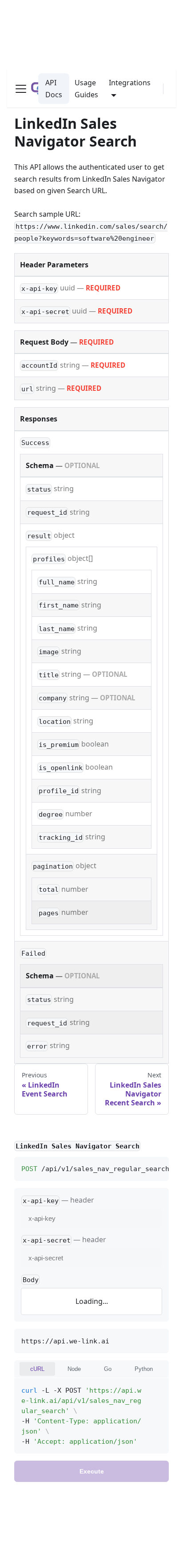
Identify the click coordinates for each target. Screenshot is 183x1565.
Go (107, 1369)
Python (144, 1369)
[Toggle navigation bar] (21, 88)
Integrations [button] (130, 82)
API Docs (53, 88)
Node (74, 1369)
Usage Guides (86, 88)
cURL (37, 1369)
